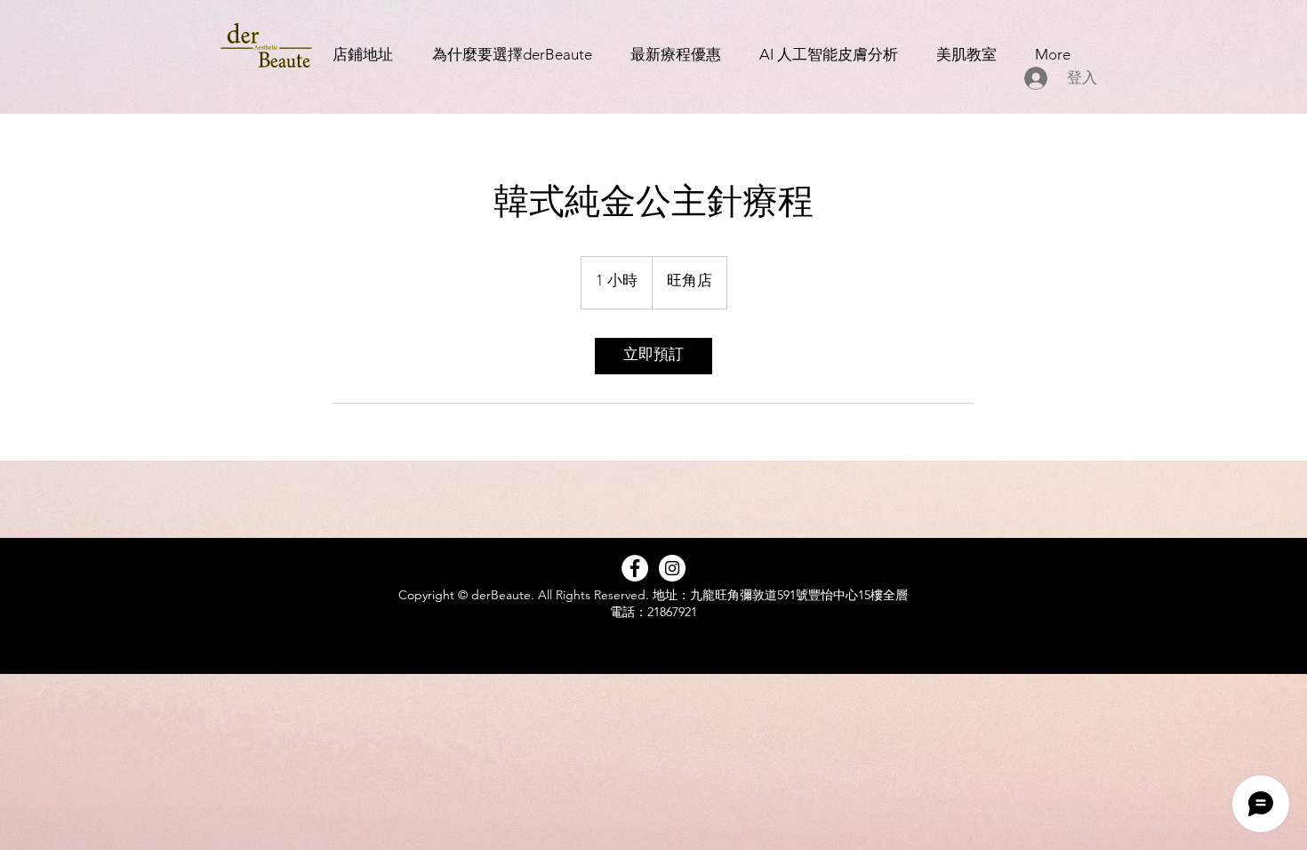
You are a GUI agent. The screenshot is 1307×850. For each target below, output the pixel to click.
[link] (653, 356)
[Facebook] (634, 568)
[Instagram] (672, 568)
